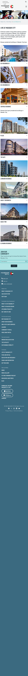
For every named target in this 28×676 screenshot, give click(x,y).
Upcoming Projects (7, 309)
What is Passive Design (8, 306)
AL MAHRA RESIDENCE (6, 243)
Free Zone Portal (6, 2)
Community (4, 349)
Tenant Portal (5, 1)
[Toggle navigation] (26, 6)
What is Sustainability (8, 303)
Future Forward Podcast (9, 375)
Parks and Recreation (8, 360)
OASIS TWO (3, 222)
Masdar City (4, 288)
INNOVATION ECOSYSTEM (8, 339)
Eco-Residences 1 (5, 63)
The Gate (3, 157)
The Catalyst (5, 342)
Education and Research (8, 357)
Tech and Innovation (5, 337)
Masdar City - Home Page (6, 21)
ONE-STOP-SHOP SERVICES (8, 324)
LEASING (4, 327)
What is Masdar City (7, 291)
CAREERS (4, 398)
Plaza (2, 135)
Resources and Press (8, 378)
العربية (5, 3)
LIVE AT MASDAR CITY (7, 352)
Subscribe (14, 265)
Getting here (5, 363)
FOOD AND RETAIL (6, 355)
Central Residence (6, 106)
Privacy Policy (8, 410)
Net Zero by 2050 (6, 311)
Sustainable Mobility (7, 345)
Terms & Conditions (18, 410)
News (3, 370)
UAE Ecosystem (6, 294)
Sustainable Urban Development (8, 301)
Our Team (4, 296)
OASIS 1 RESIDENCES (6, 200)
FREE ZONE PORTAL (6, 332)
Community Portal (7, 329)
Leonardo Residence (6, 179)
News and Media (5, 367)
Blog (3, 381)
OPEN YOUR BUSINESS (7, 321)
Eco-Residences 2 (5, 85)
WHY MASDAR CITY (6, 319)
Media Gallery (5, 373)
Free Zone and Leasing (6, 316)
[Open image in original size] (7, 6)
